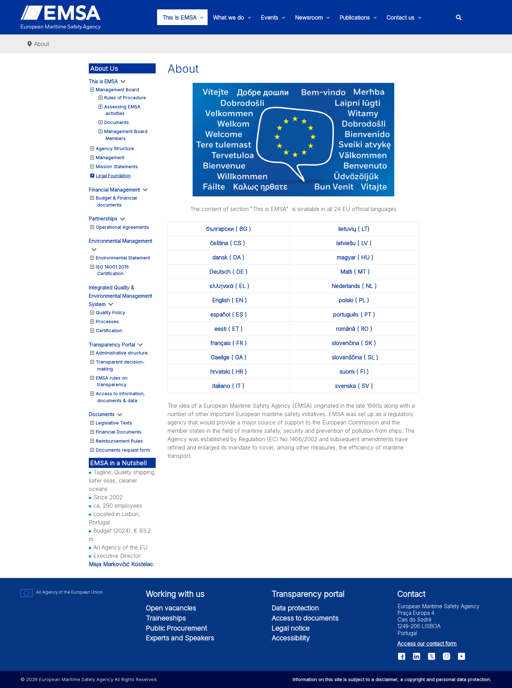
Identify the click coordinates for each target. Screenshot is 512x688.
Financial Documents (118, 432)
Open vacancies (171, 608)
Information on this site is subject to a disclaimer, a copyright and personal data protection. (392, 679)
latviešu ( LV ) (354, 243)
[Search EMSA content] (458, 17)
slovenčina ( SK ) (354, 342)
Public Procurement (176, 628)
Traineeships (166, 618)
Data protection (295, 608)
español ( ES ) (228, 314)
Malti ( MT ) (355, 271)
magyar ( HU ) (355, 257)
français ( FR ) (228, 342)
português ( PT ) (354, 314)
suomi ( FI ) (354, 371)
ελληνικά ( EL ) (229, 285)
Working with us (175, 594)
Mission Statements (117, 166)
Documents (116, 122)
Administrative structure (122, 352)
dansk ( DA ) (228, 257)
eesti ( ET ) (229, 328)
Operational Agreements (122, 227)
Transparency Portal (112, 344)
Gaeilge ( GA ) (229, 357)
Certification (109, 330)
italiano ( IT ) (228, 385)
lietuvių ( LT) (354, 228)
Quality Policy (110, 312)
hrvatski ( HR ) (228, 371)
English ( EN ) (229, 300)
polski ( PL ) (354, 300)
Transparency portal (308, 594)
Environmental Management (120, 241)
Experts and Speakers (180, 638)
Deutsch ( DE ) (228, 271)
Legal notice (291, 628)
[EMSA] (61, 17)
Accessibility (291, 638)
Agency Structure (115, 148)
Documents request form (123, 450)
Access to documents (305, 618)
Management (110, 157)
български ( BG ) (228, 228)
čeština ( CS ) (227, 243)
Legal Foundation (113, 175)
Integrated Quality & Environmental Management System (120, 295)
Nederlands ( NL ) (354, 285)
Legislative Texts (114, 422)
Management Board (117, 89)
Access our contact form (427, 643)
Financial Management (114, 190)
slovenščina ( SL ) (355, 357)
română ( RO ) (354, 328)
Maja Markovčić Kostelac (121, 564)
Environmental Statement (123, 257)
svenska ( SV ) (354, 385)
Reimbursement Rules (119, 441)
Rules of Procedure (125, 97)
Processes (107, 321)
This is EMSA (103, 81)
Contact (411, 594)
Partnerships (103, 218)
